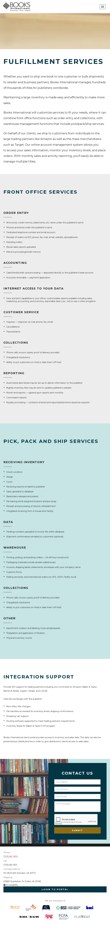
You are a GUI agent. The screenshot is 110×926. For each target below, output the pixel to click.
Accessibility (11, 885)
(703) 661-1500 (10, 856)
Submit (77, 830)
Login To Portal (55, 889)
